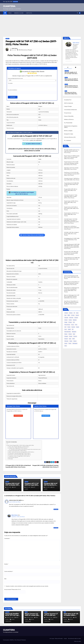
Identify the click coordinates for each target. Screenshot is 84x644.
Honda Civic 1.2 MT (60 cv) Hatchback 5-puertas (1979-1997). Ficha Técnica (71, 228)
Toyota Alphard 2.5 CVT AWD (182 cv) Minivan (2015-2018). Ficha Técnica (72, 259)
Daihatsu (74, 319)
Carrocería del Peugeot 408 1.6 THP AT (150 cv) (17, 450)
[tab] (68, 67)
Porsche (75, 336)
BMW (69, 315)
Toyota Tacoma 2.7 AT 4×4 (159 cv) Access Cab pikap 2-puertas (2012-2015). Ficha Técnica (71, 87)
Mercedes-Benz (68, 331)
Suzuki (66, 343)
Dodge (66, 322)
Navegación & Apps (68, 133)
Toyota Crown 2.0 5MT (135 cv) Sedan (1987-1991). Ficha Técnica (71, 202)
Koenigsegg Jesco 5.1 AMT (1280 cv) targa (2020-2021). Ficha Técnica (71, 240)
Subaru (74, 341)
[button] (77, 12)
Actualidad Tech (67, 99)
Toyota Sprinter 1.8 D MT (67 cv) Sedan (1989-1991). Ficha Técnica (71, 214)
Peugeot (7, 38)
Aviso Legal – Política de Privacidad (56, 638)
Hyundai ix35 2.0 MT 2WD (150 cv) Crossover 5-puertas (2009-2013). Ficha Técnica (71, 253)
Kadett (69, 329)
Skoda (71, 341)
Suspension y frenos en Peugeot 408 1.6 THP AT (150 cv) (19, 456)
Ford (76, 324)
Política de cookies (77, 641)
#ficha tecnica (24, 49)
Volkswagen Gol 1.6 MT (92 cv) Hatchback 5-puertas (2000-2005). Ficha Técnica (71, 296)
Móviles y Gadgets (68, 130)
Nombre (6, 564)
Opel (74, 334)
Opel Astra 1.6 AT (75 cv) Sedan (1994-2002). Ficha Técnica (71, 94)
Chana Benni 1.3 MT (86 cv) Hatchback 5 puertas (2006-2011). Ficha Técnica (71, 283)
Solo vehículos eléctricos (13, 457)
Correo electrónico (8, 571)
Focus (72, 324)
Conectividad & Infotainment (70, 109)
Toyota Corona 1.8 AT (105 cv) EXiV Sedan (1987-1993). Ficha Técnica (71, 208)
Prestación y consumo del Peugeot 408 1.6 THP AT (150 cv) (20, 454)
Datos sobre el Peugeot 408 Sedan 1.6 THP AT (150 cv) (19, 446)
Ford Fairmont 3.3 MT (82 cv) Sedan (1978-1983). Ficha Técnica (71, 277)
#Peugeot (30, 49)
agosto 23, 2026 (10, 617)
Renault (66, 338)
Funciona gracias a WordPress (8, 639)
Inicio (9, 13)
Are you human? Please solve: (11, 589)
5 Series (70, 312)
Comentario (7, 538)
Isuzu (66, 329)
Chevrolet (71, 317)
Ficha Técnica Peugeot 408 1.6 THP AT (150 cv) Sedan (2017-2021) (20, 445)
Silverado (66, 341)
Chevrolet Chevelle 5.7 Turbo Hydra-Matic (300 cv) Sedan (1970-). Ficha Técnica (70, 196)
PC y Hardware (67, 140)
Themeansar (23, 639)
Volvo (66, 345)
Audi (65, 315)
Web (5, 578)
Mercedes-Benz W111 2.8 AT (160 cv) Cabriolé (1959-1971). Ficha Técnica (71, 265)
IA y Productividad (68, 122)
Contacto (29, 13)
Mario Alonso (15, 48)
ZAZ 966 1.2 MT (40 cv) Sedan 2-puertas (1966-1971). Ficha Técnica (71, 234)
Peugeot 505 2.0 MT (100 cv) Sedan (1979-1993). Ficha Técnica (12, 485)
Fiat (74, 322)
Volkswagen (75, 343)
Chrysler (76, 317)
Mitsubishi (74, 331)
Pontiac (70, 336)
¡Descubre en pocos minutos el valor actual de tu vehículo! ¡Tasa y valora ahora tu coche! (26, 449)
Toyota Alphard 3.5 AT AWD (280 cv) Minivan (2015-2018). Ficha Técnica (71, 184)
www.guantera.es (68, 61)
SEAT (73, 338)
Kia (72, 329)
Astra (77, 312)
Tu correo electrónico (12, 89)
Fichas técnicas (67, 112)
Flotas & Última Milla (68, 116)
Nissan (66, 77)
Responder (56, 509)
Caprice (77, 315)
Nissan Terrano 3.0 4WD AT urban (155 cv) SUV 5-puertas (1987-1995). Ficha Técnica (71, 80)
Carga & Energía (68, 106)
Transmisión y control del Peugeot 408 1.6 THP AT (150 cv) (19, 453)
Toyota (66, 84)
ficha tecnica (67, 324)
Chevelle (66, 317)
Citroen (66, 319)
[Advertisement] (42, 23)
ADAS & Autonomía (68, 103)
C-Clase (72, 315)
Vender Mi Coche (18, 13)
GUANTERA (9, 6)
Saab (70, 338)
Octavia (70, 334)
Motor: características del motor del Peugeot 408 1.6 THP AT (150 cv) (21, 452)
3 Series (66, 312)
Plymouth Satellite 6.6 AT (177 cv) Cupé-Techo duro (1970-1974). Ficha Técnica (71, 73)
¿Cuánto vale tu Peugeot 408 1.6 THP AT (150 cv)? (18, 448)
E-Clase (70, 322)
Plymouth (66, 70)
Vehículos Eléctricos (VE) (70, 137)
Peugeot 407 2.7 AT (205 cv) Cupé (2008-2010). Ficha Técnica (32, 485)
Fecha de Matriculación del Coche (15, 78)
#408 (19, 49)
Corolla (70, 319)
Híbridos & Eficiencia (69, 119)
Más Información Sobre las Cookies (74, 638)
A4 (74, 312)
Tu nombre (10, 83)
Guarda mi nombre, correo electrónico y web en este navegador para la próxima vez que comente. (27, 586)
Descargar (11, 458)
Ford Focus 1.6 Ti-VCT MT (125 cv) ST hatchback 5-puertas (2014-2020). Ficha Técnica (72, 174)
